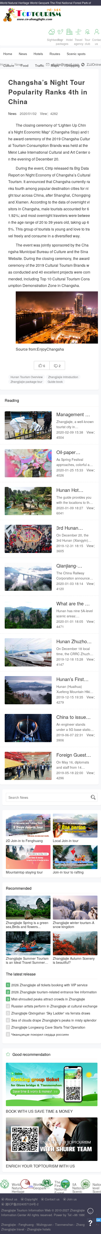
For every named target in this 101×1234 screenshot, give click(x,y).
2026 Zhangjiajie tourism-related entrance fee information (54, 992)
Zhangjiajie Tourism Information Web (26, 1210)
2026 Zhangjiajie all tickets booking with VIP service (49, 985)
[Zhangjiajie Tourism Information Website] (32, 14)
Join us (72, 1199)
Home (7, 54)
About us (11, 1199)
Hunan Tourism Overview (27, 377)
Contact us (52, 1199)
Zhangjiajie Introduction (63, 377)
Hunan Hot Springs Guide (71, 492)
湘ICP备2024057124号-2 (22, 1204)
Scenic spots (76, 54)
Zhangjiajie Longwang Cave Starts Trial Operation (48, 1027)
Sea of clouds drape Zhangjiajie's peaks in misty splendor (54, 1020)
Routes (55, 54)
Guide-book (55, 382)
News (23, 54)
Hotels (38, 54)
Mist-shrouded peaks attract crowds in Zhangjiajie (48, 999)
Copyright (31, 1199)
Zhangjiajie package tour (26, 382)
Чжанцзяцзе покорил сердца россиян (40, 1034)
